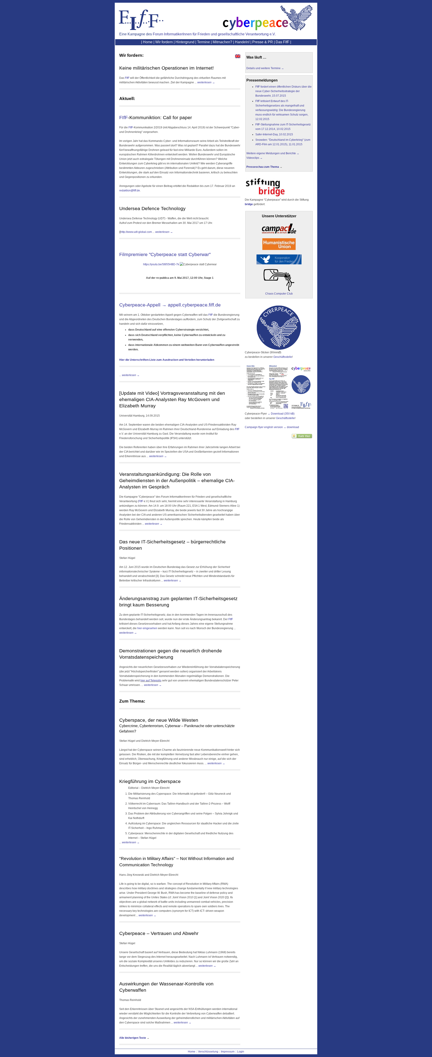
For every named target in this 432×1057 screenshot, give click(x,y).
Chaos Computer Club (279, 293)
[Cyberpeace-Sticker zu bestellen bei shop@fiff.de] (278, 349)
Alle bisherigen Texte (132, 1037)
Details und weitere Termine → (265, 68)
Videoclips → (254, 157)
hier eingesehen (147, 628)
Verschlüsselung (208, 1051)
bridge (249, 204)
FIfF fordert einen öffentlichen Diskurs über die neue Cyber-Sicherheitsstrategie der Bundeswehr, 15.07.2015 (283, 91)
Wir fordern (164, 42)
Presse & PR (262, 42)
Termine (203, 42)
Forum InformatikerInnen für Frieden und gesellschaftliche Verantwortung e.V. (214, 34)
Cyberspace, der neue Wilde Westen (158, 720)
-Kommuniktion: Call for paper (160, 117)
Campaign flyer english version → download (272, 427)
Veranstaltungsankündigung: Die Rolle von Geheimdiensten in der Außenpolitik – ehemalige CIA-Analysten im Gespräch (177, 481)
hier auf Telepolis (150, 680)
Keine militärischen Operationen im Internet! (166, 68)
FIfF (127, 77)
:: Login (239, 1051)
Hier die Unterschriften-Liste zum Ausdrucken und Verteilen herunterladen (166, 359)
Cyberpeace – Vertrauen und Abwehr (158, 933)
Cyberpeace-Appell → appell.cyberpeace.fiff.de (170, 305)
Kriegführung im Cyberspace (150, 781)
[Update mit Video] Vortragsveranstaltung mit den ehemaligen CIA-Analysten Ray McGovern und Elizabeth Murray (172, 399)
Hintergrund (185, 42)
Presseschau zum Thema (262, 166)
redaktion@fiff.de (129, 190)
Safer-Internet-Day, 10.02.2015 (274, 134)
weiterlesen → (206, 82)
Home (148, 42)
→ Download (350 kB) (281, 413)
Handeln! (242, 42)
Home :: (192, 1051)
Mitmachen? (222, 42)
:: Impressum (226, 1051)
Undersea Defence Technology (152, 208)
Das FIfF (282, 42)
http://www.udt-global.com (136, 232)
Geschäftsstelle (282, 356)
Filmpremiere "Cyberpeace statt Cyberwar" (165, 254)
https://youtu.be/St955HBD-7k (161, 264)
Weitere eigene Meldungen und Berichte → (272, 153)
